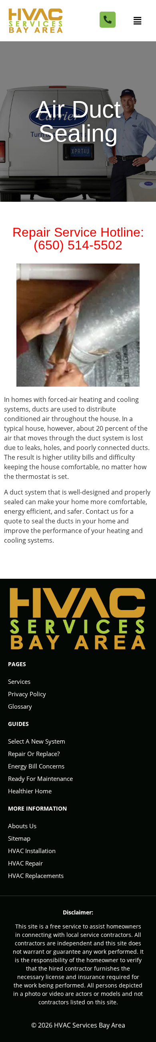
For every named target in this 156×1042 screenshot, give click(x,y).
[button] (137, 20)
